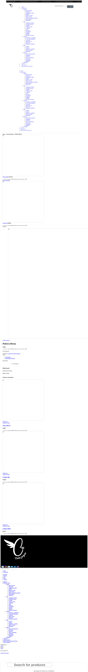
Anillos (24, 9)
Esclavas (28, 56)
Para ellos (28, 11)
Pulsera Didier (6, 176)
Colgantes (28, 28)
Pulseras (25, 52)
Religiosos (28, 51)
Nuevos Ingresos (10, 134)
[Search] (64, 6)
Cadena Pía (5, 223)
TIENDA (23, 63)
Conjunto (28, 40)
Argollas (28, 25)
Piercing (28, 30)
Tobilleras (25, 62)
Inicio (4, 134)
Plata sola (28, 20)
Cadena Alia (6, 477)
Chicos (27, 47)
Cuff (27, 29)
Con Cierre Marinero (30, 39)
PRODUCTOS (24, 8)
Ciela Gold (10, 353)
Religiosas (28, 55)
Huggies (28, 32)
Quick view (5, 421)
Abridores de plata (30, 23)
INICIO (23, 6)
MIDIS (27, 14)
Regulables (28, 60)
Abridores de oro (29, 24)
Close (2, 646)
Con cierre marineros (30, 54)
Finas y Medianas (30, 57)
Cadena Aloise (7, 528)
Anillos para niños (30, 13)
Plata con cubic (29, 15)
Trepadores (28, 31)
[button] (34, 68)
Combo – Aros (29, 26)
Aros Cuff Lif (6, 425)
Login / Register (6, 642)
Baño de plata (29, 10)
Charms (27, 46)
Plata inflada (28, 19)
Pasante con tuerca (30, 35)
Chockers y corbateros (31, 37)
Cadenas (25, 36)
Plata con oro (29, 16)
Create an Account (5, 653)
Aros (24, 21)
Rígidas (27, 61)
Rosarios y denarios (30, 44)
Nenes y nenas (29, 50)
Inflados (27, 34)
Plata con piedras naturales (31, 18)
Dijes (24, 45)
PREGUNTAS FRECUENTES (27, 66)
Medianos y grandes (30, 49)
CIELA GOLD (24, 65)
